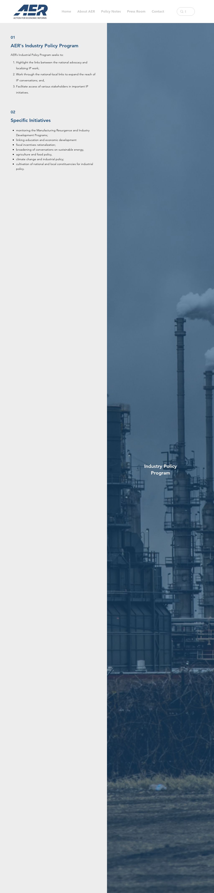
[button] (111, 11)
